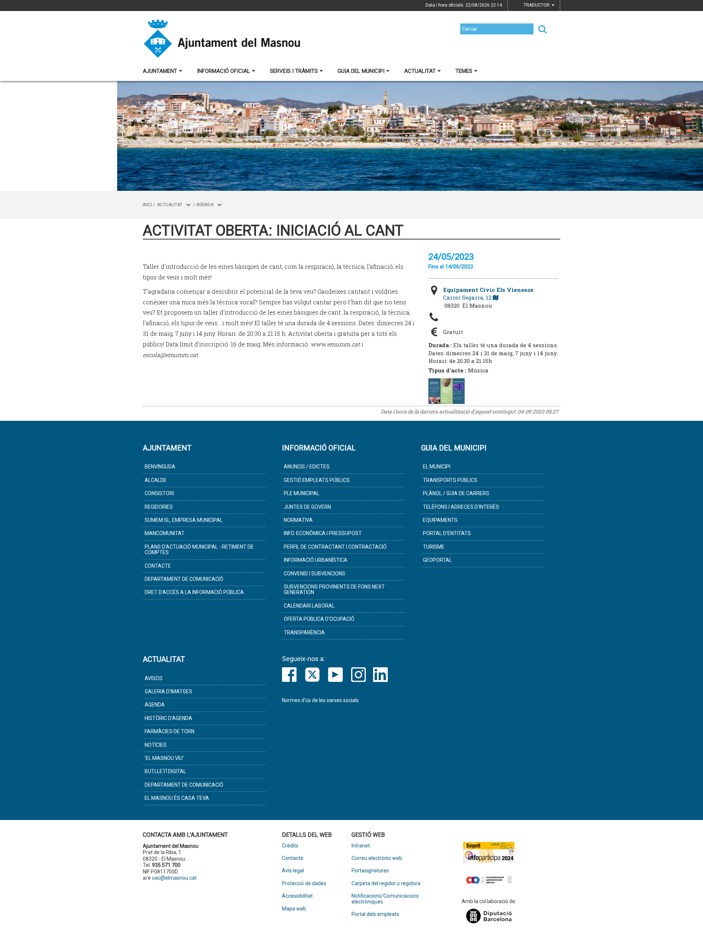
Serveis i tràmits (294, 71)
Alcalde (156, 480)
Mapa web (294, 909)
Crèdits (290, 846)
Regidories (159, 507)
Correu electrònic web (377, 858)
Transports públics (450, 480)
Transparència (304, 632)
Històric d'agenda (168, 718)
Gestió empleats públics (317, 480)
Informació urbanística (315, 560)
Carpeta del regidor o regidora (386, 883)
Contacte (158, 566)
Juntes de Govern (307, 507)
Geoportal (437, 560)
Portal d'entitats (447, 533)
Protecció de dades (304, 883)
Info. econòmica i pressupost (323, 533)
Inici (147, 204)
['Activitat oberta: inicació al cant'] (446, 391)
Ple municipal (301, 493)
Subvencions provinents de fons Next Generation (334, 589)
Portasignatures (370, 870)
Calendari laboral (309, 606)
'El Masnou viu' (164, 758)
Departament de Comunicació (184, 579)
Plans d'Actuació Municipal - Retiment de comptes (199, 549)
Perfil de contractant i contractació (335, 547)
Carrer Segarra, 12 (488, 293)
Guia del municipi (361, 71)
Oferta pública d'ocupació (319, 619)
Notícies (156, 745)
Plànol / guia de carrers (456, 493)
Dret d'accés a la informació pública (194, 592)
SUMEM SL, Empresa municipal (184, 520)
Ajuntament (160, 71)
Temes (463, 71)
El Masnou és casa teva (177, 798)
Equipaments (440, 520)
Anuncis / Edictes (307, 467)
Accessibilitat (297, 896)
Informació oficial (223, 71)
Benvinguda (160, 467)
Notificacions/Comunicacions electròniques (385, 898)
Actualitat (420, 71)
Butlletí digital (165, 771)
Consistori (159, 493)
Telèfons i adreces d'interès (461, 507)
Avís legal (293, 870)
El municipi (436, 467)
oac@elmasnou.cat (174, 878)
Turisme (434, 547)
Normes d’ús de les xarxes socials (320, 700)
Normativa (298, 520)
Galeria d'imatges (168, 691)
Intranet (361, 846)
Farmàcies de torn (169, 731)
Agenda (204, 204)
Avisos (154, 678)
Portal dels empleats (375, 914)
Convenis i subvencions (314, 573)
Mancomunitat (165, 533)
